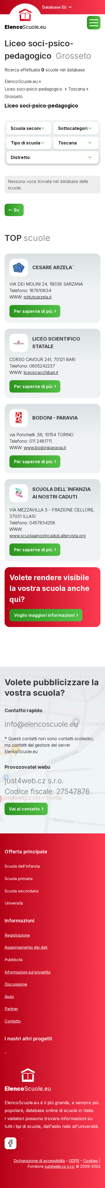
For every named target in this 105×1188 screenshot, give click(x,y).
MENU (93, 22)
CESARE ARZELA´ (53, 267)
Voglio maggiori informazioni (44, 615)
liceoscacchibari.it (41, 372)
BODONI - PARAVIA (55, 418)
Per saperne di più (33, 311)
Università (14, 903)
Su (16, 210)
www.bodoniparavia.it (45, 447)
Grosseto (14, 96)
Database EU (54, 7)
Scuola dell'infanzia (22, 866)
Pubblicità (14, 959)
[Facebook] (10, 1143)
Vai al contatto (24, 809)
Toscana (76, 89)
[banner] (25, 17)
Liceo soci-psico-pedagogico (34, 89)
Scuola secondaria (21, 890)
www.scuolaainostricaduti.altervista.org (47, 535)
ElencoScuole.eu (21, 81)
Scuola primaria (19, 878)
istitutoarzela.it (37, 297)
